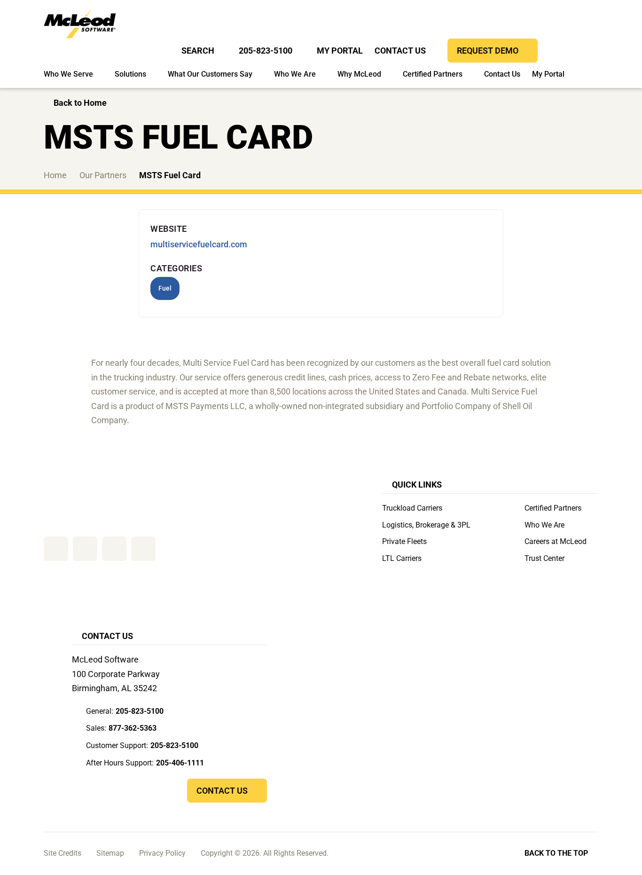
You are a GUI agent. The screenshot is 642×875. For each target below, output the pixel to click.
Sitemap (110, 853)
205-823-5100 (265, 50)
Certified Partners (553, 508)
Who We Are (544, 524)
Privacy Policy (162, 853)
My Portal (340, 50)
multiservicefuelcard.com (198, 244)
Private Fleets (404, 541)
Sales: (121, 728)
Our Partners (102, 175)
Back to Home (80, 103)
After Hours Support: (145, 762)
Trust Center (544, 558)
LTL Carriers (402, 558)
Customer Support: (142, 745)
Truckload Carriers (412, 508)
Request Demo (487, 50)
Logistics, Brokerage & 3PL (426, 524)
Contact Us (400, 50)
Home (55, 175)
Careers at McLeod (556, 541)
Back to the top (556, 853)
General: (125, 711)
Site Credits (62, 853)
